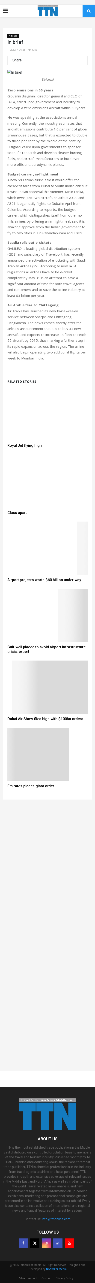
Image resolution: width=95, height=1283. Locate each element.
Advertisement (27, 1278)
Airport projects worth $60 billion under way (44, 580)
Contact (47, 1278)
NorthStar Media (56, 1269)
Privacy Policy (64, 1278)
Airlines (13, 36)
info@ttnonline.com (56, 1219)
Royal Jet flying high (24, 445)
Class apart (17, 512)
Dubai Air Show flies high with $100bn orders (45, 719)
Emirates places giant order (30, 786)
